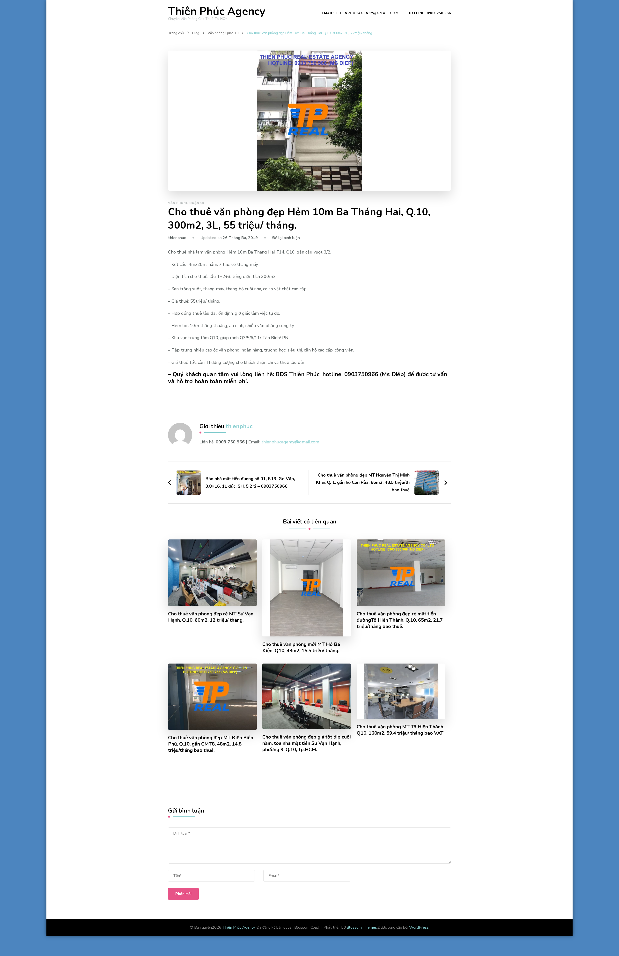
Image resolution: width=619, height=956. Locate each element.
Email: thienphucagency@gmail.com (360, 13)
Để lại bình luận (286, 237)
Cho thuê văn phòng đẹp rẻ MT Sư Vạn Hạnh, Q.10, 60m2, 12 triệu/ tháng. (210, 617)
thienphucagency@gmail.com (290, 442)
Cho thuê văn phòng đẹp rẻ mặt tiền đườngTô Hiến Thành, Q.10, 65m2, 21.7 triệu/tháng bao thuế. (400, 620)
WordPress (419, 927)
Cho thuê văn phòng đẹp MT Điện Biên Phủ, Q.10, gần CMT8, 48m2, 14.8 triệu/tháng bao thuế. (210, 744)
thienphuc (177, 237)
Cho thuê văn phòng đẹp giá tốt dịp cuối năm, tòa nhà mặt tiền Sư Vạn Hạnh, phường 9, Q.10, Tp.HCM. (306, 743)
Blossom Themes (361, 927)
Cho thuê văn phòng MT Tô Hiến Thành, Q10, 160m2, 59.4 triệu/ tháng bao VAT (400, 730)
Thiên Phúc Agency (216, 11)
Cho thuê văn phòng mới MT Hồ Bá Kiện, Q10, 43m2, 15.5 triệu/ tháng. (301, 647)
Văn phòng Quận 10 (186, 203)
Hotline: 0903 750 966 (429, 13)
